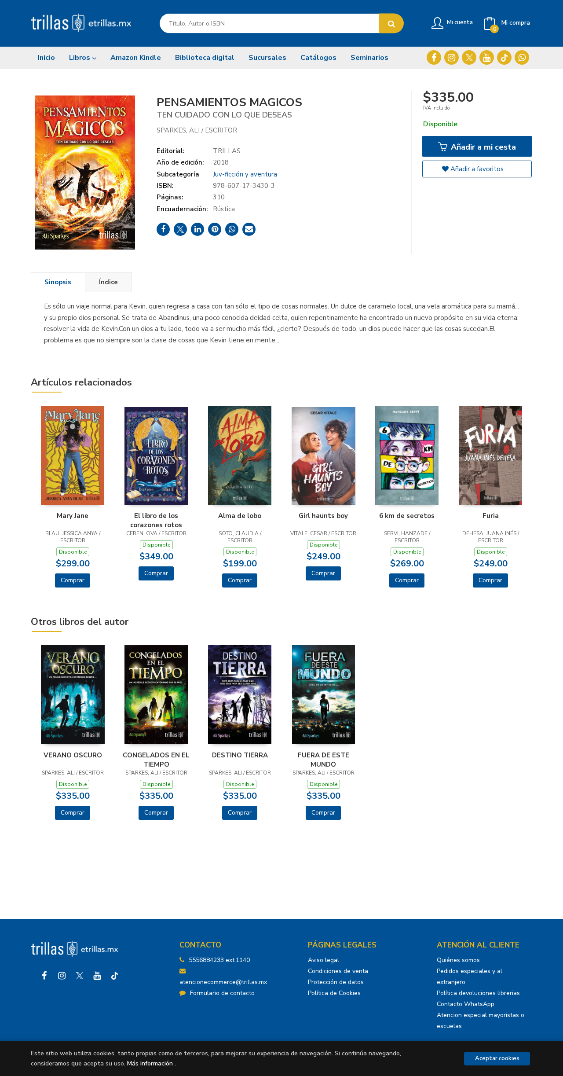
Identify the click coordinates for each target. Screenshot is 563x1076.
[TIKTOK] (504, 57)
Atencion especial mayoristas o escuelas (480, 1020)
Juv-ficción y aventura (245, 174)
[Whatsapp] (522, 57)
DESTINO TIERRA (240, 755)
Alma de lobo (239, 515)
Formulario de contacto (222, 993)
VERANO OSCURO (73, 755)
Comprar (72, 580)
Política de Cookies (334, 993)
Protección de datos (336, 982)
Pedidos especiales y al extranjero (469, 976)
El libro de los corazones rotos (156, 520)
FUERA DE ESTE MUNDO (323, 759)
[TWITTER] (469, 57)
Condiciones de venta (338, 971)
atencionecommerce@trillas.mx (223, 982)
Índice (108, 282)
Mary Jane (72, 515)
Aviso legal (323, 960)
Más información (150, 1063)
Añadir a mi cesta (482, 147)
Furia (491, 515)
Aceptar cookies (497, 1058)
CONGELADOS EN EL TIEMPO (156, 759)
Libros (80, 57)
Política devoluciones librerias (478, 993)
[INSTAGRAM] (451, 57)
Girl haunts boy (323, 515)
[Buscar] (391, 23)
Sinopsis (57, 282)
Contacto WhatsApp (465, 1004)
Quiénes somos (458, 960)
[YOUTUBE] (486, 57)
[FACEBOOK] (434, 57)
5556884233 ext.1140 (219, 960)
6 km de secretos (407, 515)
